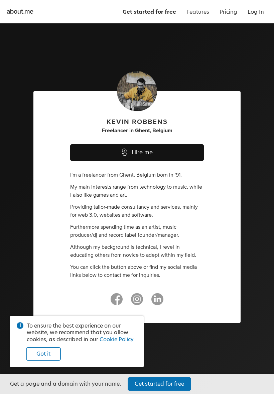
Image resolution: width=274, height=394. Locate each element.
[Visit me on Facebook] (117, 302)
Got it (43, 354)
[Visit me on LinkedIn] (157, 302)
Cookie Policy (116, 339)
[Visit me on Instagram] (137, 302)
